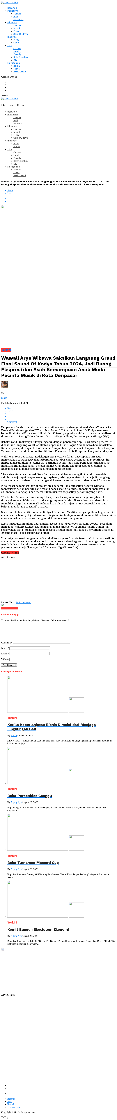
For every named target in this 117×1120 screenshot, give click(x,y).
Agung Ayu (16, 802)
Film (16, 31)
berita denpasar (23, 602)
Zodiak (17, 65)
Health (17, 51)
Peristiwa (12, 10)
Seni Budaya (20, 33)
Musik (16, 28)
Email (5, 653)
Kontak (10, 1104)
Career (17, 48)
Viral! (16, 39)
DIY (15, 60)
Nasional (18, 19)
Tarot (16, 68)
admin (4, 398)
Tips (9, 45)
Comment (6, 642)
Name (5, 648)
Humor (17, 25)
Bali (15, 16)
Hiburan (12, 22)
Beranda (12, 7)
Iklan (9, 1101)
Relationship (20, 57)
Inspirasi (12, 36)
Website (5, 659)
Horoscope (13, 62)
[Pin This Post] (61, 198)
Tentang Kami (14, 1107)
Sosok (16, 42)
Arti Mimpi (19, 71)
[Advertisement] (58, 579)
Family (17, 54)
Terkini (17, 13)
